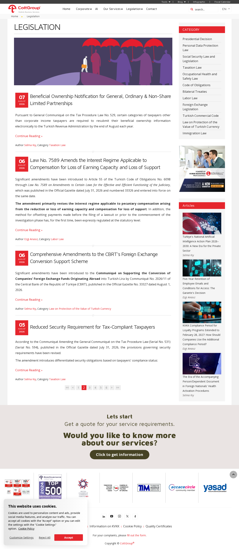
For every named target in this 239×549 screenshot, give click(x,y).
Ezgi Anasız (31, 239)
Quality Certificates (159, 526)
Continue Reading (27, 136)
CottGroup (127, 543)
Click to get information (119, 454)
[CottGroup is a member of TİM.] (149, 487)
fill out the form (136, 535)
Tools (164, 2)
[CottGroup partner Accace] (182, 487)
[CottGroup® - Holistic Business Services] (24, 8)
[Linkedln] (104, 516)
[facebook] (135, 516)
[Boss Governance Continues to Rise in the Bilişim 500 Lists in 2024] (50, 487)
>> (118, 387)
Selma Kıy (30, 145)
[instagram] (119, 516)
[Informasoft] (202, 168)
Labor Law (57, 239)
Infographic (199, 2)
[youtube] (111, 516)
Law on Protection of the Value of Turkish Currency (80, 308)
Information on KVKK (104, 526)
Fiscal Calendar (223, 2)
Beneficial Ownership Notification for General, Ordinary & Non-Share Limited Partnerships (100, 99)
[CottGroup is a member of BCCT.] (83, 487)
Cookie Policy (26, 528)
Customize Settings (22, 537)
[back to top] (233, 474)
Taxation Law (57, 145)
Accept (68, 537)
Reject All (44, 537)
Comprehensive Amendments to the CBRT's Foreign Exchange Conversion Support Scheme (94, 257)
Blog (180, 2)
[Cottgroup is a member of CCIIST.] (116, 487)
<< (67, 387)
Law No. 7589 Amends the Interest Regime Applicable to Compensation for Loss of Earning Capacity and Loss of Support (95, 163)
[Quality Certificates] (17, 487)
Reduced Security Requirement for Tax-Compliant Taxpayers (92, 327)
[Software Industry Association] (215, 487)
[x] (127, 516)
